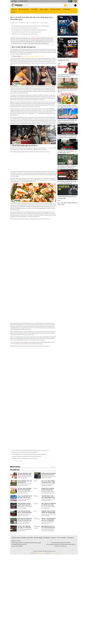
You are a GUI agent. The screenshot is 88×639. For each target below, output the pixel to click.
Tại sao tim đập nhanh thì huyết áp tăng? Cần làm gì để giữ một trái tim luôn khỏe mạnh (30, 26)
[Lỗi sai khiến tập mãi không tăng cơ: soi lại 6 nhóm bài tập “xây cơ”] (67, 144)
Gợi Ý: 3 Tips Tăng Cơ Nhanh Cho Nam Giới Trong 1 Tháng (67, 203)
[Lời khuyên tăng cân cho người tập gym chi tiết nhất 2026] (67, 189)
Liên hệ (53, 551)
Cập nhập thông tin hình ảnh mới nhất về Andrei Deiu (32, 56)
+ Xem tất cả (52, 466)
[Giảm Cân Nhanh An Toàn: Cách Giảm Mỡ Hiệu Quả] (67, 83)
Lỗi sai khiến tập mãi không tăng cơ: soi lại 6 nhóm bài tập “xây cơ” (66, 151)
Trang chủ (14, 9)
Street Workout (46, 537)
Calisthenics (53, 537)
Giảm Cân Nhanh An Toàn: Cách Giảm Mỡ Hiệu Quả (67, 90)
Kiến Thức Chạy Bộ (55, 9)
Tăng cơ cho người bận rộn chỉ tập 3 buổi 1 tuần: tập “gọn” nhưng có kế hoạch (67, 121)
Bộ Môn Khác (66, 9)
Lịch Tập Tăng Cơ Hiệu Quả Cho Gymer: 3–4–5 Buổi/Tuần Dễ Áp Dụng (66, 182)
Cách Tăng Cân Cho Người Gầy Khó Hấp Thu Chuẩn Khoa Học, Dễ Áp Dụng (66, 167)
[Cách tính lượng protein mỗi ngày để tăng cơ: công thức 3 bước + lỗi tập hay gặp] (67, 129)
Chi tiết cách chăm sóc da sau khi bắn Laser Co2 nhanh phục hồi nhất (26, 32)
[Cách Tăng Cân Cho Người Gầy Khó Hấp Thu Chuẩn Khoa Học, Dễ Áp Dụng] (67, 159)
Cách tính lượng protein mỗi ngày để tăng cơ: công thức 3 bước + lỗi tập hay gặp (67, 136)
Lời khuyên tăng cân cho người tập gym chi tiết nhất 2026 (66, 197)
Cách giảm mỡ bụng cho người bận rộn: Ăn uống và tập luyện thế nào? (67, 75)
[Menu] (75, 5)
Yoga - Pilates (30, 537)
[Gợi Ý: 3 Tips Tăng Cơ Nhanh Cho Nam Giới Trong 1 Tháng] (59, 201)
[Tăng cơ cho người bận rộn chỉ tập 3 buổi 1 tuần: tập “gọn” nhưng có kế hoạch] (67, 113)
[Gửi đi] (65, 5)
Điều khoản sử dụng (47, 551)
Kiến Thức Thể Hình (23, 9)
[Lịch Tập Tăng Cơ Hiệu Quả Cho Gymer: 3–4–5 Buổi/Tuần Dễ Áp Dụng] (67, 174)
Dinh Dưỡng (34, 9)
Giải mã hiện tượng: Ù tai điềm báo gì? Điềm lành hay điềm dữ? (24, 28)
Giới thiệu (40, 551)
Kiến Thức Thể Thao (54, 553)
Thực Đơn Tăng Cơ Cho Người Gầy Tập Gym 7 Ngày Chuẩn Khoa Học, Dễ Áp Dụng (67, 106)
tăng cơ (47, 148)
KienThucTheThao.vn (41, 553)
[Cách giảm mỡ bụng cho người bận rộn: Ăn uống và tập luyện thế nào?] (67, 68)
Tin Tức (13, 12)
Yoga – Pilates (44, 9)
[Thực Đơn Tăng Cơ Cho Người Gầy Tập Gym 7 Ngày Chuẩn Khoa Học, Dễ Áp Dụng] (67, 98)
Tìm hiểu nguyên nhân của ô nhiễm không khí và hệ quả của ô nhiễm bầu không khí (29, 30)
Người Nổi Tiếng (35, 22)
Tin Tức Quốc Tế (70, 537)
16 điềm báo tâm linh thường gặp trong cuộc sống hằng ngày (24, 34)
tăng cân (36, 113)
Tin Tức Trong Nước (44, 22)
